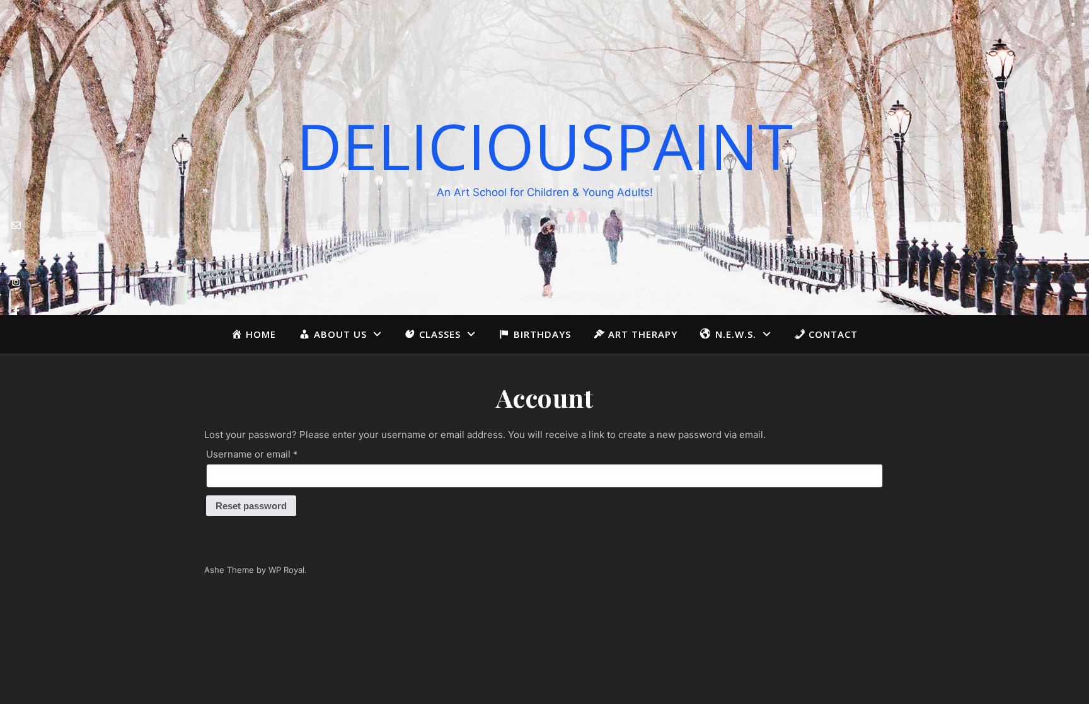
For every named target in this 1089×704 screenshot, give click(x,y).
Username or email (272, 453)
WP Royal (286, 570)
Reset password (251, 505)
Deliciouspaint (544, 145)
